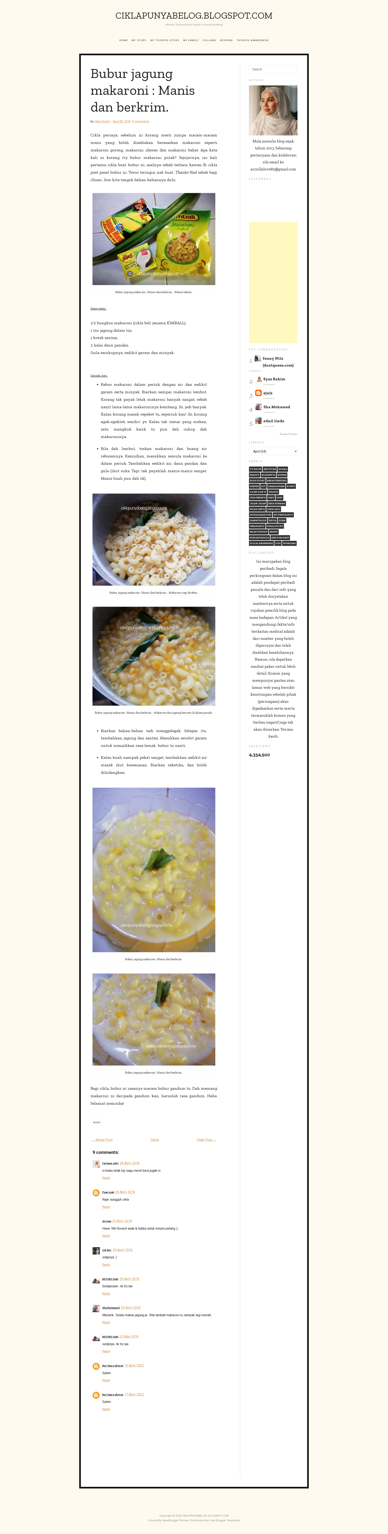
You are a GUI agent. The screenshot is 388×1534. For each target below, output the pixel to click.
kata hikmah (276, 503)
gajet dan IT (258, 492)
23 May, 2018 (129, 1336)
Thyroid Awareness (253, 40)
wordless (289, 543)
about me (270, 469)
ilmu (271, 497)
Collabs (209, 40)
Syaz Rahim (274, 379)
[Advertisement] (273, 282)
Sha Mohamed (111, 1307)
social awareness (261, 543)
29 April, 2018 (122, 1221)
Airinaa (106, 1221)
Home (123, 40)
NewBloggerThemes (176, 1520)
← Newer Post (102, 1140)
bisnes (282, 475)
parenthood (258, 520)
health (273, 492)
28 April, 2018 (129, 1163)
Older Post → (206, 1140)
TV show (255, 469)
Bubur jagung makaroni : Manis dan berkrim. (143, 90)
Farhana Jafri (110, 1163)
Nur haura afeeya (112, 1365)
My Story (139, 40)
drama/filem (276, 486)
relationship (259, 531)
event (291, 486)
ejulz (267, 393)
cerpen (254, 486)
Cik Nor (107, 1250)
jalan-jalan (258, 503)
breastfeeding (277, 480)
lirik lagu (273, 509)
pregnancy (257, 526)
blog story (257, 480)
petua (272, 520)
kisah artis (257, 509)
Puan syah (108, 1192)
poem (282, 520)
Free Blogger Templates (224, 1520)
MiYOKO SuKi (110, 1279)
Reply (106, 1178)
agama (282, 469)
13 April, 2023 (134, 1365)
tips (278, 543)
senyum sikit (280, 537)
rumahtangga (259, 537)
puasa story (275, 526)
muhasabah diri (260, 514)
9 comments (140, 121)
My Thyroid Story (165, 40)
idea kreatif (258, 497)
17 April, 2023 (134, 1394)
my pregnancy (283, 514)
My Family (191, 40)
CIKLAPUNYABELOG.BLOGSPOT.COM (194, 15)
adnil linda (273, 421)
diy (263, 486)
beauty (254, 475)
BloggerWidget (288, 434)
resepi (97, 1122)
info (279, 497)
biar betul (268, 475)
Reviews (226, 40)
